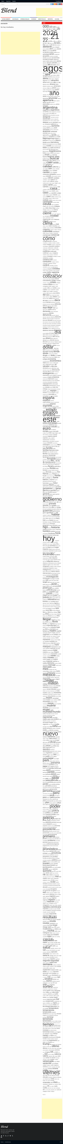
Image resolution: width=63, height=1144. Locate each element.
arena (57, 104)
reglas (50, 898)
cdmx (48, 197)
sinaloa (48, 978)
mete (56, 669)
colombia (47, 231)
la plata (53, 601)
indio (50, 558)
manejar (44, 637)
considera (50, 258)
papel (52, 766)
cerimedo (47, 202)
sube (53, 992)
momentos (45, 694)
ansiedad (48, 96)
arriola (47, 113)
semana (47, 964)
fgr (43, 461)
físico (44, 468)
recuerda (48, 889)
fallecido (53, 446)
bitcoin (44, 151)
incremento (52, 556)
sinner (54, 979)
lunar (57, 629)
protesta (49, 853)
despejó (48, 325)
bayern (59, 145)
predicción (57, 819)
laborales (44, 603)
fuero (52, 477)
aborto (47, 49)
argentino (46, 110)
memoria (50, 663)
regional (47, 896)
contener (57, 261)
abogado (57, 47)
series (48, 971)
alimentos (55, 80)
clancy (44, 217)
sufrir (54, 995)
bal (59, 138)
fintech (56, 464)
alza (57, 84)
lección (44, 608)
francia (45, 474)
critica (54, 284)
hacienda (53, 516)
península (50, 782)
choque (44, 209)
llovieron (50, 622)
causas (58, 194)
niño (55, 726)
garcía (45, 490)
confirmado (53, 251)
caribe (59, 183)
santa (57, 953)
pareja (56, 768)
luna (54, 629)
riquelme (58, 927)
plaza (47, 804)
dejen (57, 307)
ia (57, 544)
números (51, 737)
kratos (49, 601)
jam (56, 582)
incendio (48, 554)
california (55, 167)
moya (50, 703)
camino (55, 172)
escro (47, 394)
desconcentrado (52, 322)
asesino (52, 119)
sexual (45, 975)
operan (53, 747)
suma (44, 997)
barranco (45, 144)
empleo (49, 377)
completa (50, 242)
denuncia (47, 315)
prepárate (45, 825)
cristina (45, 284)
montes (59, 694)
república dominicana (52, 907)
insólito (55, 566)
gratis (54, 505)
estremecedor (45, 425)
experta (50, 436)
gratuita (58, 505)
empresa (55, 377)
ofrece (48, 744)
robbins (56, 929)
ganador (53, 486)
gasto (44, 492)
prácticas (54, 816)
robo (60, 929)
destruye (57, 326)
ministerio (46, 687)
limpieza (59, 614)
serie (45, 971)
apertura (48, 100)
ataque (45, 122)
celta (44, 198)
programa (56, 844)
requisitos (45, 908)
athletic (59, 122)
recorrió (56, 887)
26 (54, 41)
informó (59, 563)
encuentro (50, 382)
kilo (46, 599)
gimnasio (51, 495)
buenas (55, 155)
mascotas (57, 648)
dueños (47, 357)
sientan (55, 977)
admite (48, 61)
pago (55, 758)
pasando (48, 774)
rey (48, 925)
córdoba (56, 268)
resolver (59, 910)
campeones (58, 174)
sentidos (50, 968)
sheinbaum (55, 975)
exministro (51, 434)
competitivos (45, 242)
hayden (51, 520)
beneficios (57, 147)
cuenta (54, 288)
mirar (44, 691)
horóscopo (55, 535)
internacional (47, 573)
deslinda (59, 323)
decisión (44, 302)
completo (54, 242)
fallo (56, 446)
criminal (48, 282)
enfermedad (55, 384)
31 (60, 41)
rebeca (49, 880)
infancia (49, 559)
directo (48, 340)
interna (57, 571)
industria (54, 558)
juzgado (53, 597)
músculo (52, 713)
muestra (50, 707)
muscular (48, 713)
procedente (58, 840)
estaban (57, 406)
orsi (57, 754)
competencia (54, 241)
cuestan (48, 289)
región (44, 896)
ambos (52, 86)
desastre (50, 320)
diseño (49, 341)
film (54, 461)
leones (44, 610)
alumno (44, 84)
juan (50, 588)
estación (59, 407)
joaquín (44, 586)
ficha (46, 461)
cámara (57, 168)
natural (44, 720)
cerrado (54, 202)
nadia (48, 719)
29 (57, 41)
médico (45, 657)
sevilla (54, 973)
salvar (59, 948)
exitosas (46, 434)
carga (50, 183)
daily (50, 293)
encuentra (57, 380)
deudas (47, 333)
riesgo (54, 925)
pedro (44, 780)
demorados (55, 311)
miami (58, 675)
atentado (55, 122)
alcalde (45, 77)
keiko (57, 597)
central (45, 200)
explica (49, 438)
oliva (44, 746)
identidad (52, 545)
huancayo (45, 542)
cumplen (44, 293)
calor (50, 169)
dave (51, 295)
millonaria (45, 685)
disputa (54, 343)
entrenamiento (54, 389)
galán (44, 486)
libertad (58, 610)
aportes (58, 100)
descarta (59, 320)
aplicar (55, 100)
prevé (58, 831)
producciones (56, 842)
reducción (52, 892)
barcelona (55, 142)
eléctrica (49, 368)
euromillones (53, 429)
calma (46, 168)
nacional (47, 717)
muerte (51, 705)
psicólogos (57, 858)
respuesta (52, 914)
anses (44, 96)
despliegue (45, 326)
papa (45, 766)
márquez (47, 646)
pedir (55, 778)
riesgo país (47, 927)
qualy (56, 867)
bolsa (44, 153)
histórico (50, 529)
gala (58, 485)
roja (51, 933)
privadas (57, 838)
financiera (45, 464)
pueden (46, 863)
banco (58, 140)
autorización (55, 129)
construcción (48, 260)
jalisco (53, 582)
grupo (59, 507)
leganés (50, 608)
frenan (48, 475)
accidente (53, 50)
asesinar (57, 117)
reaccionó (49, 876)
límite (50, 614)
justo (50, 597)
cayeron (44, 196)
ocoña (44, 740)
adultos (59, 61)
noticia (51, 730)
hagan (44, 518)
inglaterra (45, 564)
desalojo (48, 318)
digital (44, 338)
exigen (56, 433)
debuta (54, 298)
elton (53, 371)
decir (57, 300)
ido (59, 545)
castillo (44, 194)
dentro (51, 313)
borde (55, 153)
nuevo (59, 732)
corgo (44, 270)
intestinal (44, 575)
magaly (53, 632)
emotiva (50, 375)
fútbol (55, 483)
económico (55, 360)
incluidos (47, 556)
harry (58, 518)
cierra (55, 211)
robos (44, 931)
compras (53, 244)
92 (59, 45)
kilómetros (52, 599)
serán (56, 970)
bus (48, 159)
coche (58, 226)
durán (50, 357)
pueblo (55, 861)
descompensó (45, 322)
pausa (44, 778)
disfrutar (52, 341)
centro (50, 200)
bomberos (48, 153)
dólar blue (56, 348)
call (59, 166)
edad (44, 363)
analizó (57, 89)
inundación (49, 575)
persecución (53, 789)
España (14, 1)
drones (49, 355)
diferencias (45, 336)
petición (48, 797)
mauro (49, 652)
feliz (48, 455)
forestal (45, 470)
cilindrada (59, 214)
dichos (47, 335)
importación (57, 549)
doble (54, 345)
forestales (49, 470)
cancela (59, 176)
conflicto (50, 253)
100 (54, 27)
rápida (47, 873)
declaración (53, 302)
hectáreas (45, 522)
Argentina (8, 1)
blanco (47, 151)
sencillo (44, 968)
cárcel (52, 181)
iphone (44, 580)
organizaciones (56, 752)
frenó (53, 475)
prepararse (54, 824)
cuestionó (53, 289)
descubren (58, 322)
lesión (47, 610)
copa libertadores (54, 267)
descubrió (45, 323)
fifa (52, 461)
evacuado (55, 431)
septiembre (47, 970)
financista (49, 464)
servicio (56, 971)
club (57, 224)
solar (56, 983)
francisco (50, 473)
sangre (50, 953)
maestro (49, 632)
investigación (52, 577)
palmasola (49, 763)
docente (58, 345)
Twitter (51, 4)
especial (52, 400)
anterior (52, 96)
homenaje (58, 531)
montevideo (45, 696)
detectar (54, 328)
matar (55, 650)
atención (50, 122)
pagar (51, 758)
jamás (58, 582)
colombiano (55, 231)
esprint (53, 406)
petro (52, 797)
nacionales (55, 717)
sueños (44, 995)
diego (54, 335)
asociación (45, 120)
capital (48, 179)
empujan (56, 378)
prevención (46, 833)
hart (44, 520)
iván (48, 582)
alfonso (53, 78)
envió (44, 391)
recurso (58, 890)
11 (56, 27)
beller (52, 147)
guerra (45, 513)
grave (44, 507)
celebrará (56, 196)
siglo (58, 977)
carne (50, 185)
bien (50, 149)
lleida (57, 619)
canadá (48, 176)
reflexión (47, 894)
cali (52, 164)
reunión (44, 921)
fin (57, 461)
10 (50, 26)
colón (44, 233)
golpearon (51, 502)
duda (53, 355)
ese (55, 394)
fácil (59, 445)
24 (51, 41)
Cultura (57, 19)
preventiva (52, 832)
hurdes (54, 544)
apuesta (52, 102)
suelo (53, 994)
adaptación (56, 59)
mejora (44, 661)
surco (44, 1001)
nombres (54, 728)
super (56, 997)
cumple (51, 291)
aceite (51, 52)
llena (59, 620)
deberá (58, 296)
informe (55, 563)
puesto (53, 865)
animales (44, 94)
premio (48, 822)
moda (58, 691)
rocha (50, 930)
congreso (55, 253)
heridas (58, 522)
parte (48, 770)
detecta (50, 328)
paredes (51, 768)
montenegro (50, 694)
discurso (45, 341)
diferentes (50, 336)
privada (53, 838)
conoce (47, 254)
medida (50, 657)
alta (54, 82)
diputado (45, 340)
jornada (55, 586)
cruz (50, 286)
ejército (53, 364)
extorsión (49, 443)
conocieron (55, 254)
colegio (55, 229)
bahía (56, 136)
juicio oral (54, 594)
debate (57, 295)
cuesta (45, 289)
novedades (56, 730)
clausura (56, 219)
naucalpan (48, 720)
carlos (45, 185)
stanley (52, 990)
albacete (55, 75)
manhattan (48, 637)
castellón (53, 193)
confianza (53, 249)
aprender (49, 102)
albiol (58, 75)
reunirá (48, 921)
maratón (52, 641)
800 (53, 45)
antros (58, 96)
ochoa (58, 738)
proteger (45, 853)
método (54, 671)
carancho (45, 181)
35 (45, 43)
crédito (53, 280)
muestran (54, 707)
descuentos (49, 323)
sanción (54, 952)
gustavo (50, 513)
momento (57, 693)
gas (49, 490)
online (54, 746)
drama (55, 353)
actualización (56, 54)
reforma (51, 894)
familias (46, 450)
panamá (55, 762)
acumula (51, 56)
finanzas (52, 464)
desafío (44, 318)
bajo (53, 138)
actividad (46, 54)
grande (45, 505)
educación (55, 362)
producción (50, 842)
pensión (59, 782)
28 (55, 41)
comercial (55, 235)
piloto (44, 801)
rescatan (55, 908)
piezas (54, 799)
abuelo (59, 49)
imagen (56, 547)
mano (57, 638)
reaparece (45, 880)
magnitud (46, 634)
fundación (51, 483)
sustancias (56, 1001)
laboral (56, 601)
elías (51, 370)
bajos (57, 138)
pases (48, 776)
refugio (59, 894)
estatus (56, 417)
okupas (57, 744)
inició (58, 564)
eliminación (56, 370)
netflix (57, 724)
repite (53, 905)
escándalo (52, 392)
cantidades (45, 179)
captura (52, 179)
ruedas (53, 936)
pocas (48, 807)
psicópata (45, 860)
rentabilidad (51, 903)
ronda (48, 934)
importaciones (45, 550)
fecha (45, 453)
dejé (54, 308)
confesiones (45, 249)
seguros (47, 962)
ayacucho (46, 135)
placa (44, 802)
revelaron (52, 923)
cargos (56, 183)
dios (52, 338)
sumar (51, 997)
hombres (52, 531)
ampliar (44, 89)
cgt (54, 204)
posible (53, 814)
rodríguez (46, 933)
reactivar (53, 876)
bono (52, 153)
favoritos (55, 451)
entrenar (58, 389)
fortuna (52, 472)
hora (57, 533)
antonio (55, 96)
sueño (56, 994)
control (46, 265)
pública (54, 860)
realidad (48, 878)
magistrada (58, 632)
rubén (49, 936)
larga (44, 606)
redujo (59, 892)
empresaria (45, 378)
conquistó (45, 256)
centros (54, 200)
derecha (53, 317)
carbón (48, 181)
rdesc (51, 875)
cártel (48, 189)
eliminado (45, 371)
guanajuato (54, 509)
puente (56, 863)
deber (55, 297)
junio (51, 595)
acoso (58, 52)
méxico (49, 674)
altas (57, 82)
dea (55, 295)
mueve (57, 707)
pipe (54, 800)
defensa (45, 305)
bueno (45, 157)
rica (50, 925)
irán (47, 580)
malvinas (48, 636)
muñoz (44, 713)
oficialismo (45, 744)
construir (55, 259)
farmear (45, 452)
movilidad (55, 701)
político (52, 812)
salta (57, 945)
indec (56, 556)
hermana (47, 523)
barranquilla (49, 144)
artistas (49, 115)
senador (47, 966)
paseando (45, 776)
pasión (51, 776)
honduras (51, 533)
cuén (51, 288)
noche (44, 728)
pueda (58, 861)
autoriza (51, 129)
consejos (59, 256)
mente (60, 665)
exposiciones (46, 441)
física (59, 466)
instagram (59, 566)
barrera (53, 144)
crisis (53, 282)
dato (48, 295)
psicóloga (45, 858)
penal (46, 782)
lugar (58, 627)
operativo (46, 749)
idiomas (57, 545)
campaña (52, 174)
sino (58, 979)
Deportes (50, 19)
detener (45, 330)
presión (58, 829)
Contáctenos (59, 1)
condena (56, 246)
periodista (48, 786)
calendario (48, 164)
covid (47, 278)
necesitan (46, 722)
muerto (45, 708)
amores (58, 88)
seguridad (54, 960)
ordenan (59, 751)
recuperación (46, 890)
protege (58, 851)
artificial (45, 115)
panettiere (52, 764)
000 (46, 26)
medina (44, 659)
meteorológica (46, 671)
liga (59, 612)
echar (58, 357)
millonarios (51, 685)
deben (51, 296)
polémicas (45, 811)
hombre (46, 531)
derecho (58, 317)
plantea (50, 802)
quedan (59, 867)
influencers (45, 563)
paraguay (56, 766)
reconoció (50, 885)
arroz (53, 113)
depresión (49, 317)
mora (49, 696)
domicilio (52, 349)
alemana (54, 76)
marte (59, 647)
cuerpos (58, 288)
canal (52, 176)
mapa (59, 639)
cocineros (51, 227)
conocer (51, 254)
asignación (56, 119)
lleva (44, 622)
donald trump (48, 352)
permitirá (53, 787)
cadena (44, 163)
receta (52, 880)
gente (54, 494)
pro (60, 838)
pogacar (47, 809)
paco (55, 756)
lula (51, 629)
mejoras (55, 661)
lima (47, 614)
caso (45, 192)
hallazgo (50, 518)
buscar (54, 158)
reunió (58, 919)
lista (58, 616)
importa (53, 549)
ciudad (54, 215)
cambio (46, 172)
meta (53, 669)
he (54, 520)
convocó (49, 267)
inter (47, 571)
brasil (47, 155)
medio (48, 659)
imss (54, 552)
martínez (48, 648)
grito (53, 507)
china (50, 208)
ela (50, 366)
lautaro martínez (54, 606)
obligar (47, 738)
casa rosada (48, 191)
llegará (53, 620)
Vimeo (58, 4)
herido (44, 523)
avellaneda (53, 131)
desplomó (49, 326)
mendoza (56, 663)
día (58, 332)
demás (51, 311)
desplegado (53, 325)
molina (52, 692)
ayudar (58, 135)
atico (44, 124)
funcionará (49, 481)
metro (58, 671)
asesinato (46, 119)
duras (53, 357)
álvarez (53, 84)
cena (53, 198)
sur (57, 999)
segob (48, 958)
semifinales (58, 964)
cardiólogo (56, 181)
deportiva (44, 317)
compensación (47, 241)
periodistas (54, 786)
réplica (56, 905)
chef (49, 206)
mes (45, 668)
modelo (45, 692)
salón (54, 946)
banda (44, 142)
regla (48, 898)
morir (49, 697)
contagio (53, 261)
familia (49, 448)
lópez (55, 625)
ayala (50, 135)
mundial (47, 711)
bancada (50, 140)
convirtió (45, 267)
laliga (44, 605)
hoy (49, 538)
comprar (49, 244)
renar (47, 903)
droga (45, 355)
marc (56, 641)
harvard (47, 520)
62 (45, 45)
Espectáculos (42, 19)
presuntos (55, 831)
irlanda (50, 580)
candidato (56, 178)
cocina (48, 227)
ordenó (44, 752)
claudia (52, 219)
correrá (46, 270)
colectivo (52, 229)
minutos (54, 689)
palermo (57, 761)
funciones (46, 483)
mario (57, 645)
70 (48, 45)
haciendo (57, 516)
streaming (57, 990)
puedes (51, 863)
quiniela (47, 870)
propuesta (48, 851)
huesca (52, 542)
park (59, 768)
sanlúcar (54, 953)
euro (47, 428)
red (44, 892)
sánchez (49, 952)
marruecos (54, 647)
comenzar (47, 235)
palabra (50, 761)
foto (58, 472)
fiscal (50, 466)
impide (50, 549)
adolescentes (53, 61)
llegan (57, 617)
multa (51, 710)
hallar (47, 518)
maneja (58, 636)
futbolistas (46, 485)
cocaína (54, 226)
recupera (53, 889)
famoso (52, 450)
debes (47, 298)
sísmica (44, 981)
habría (44, 516)
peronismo (57, 787)
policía (50, 811)
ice (44, 545)
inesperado (45, 559)
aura (48, 128)
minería (58, 685)
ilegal (49, 547)
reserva (44, 910)
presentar (57, 825)
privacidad (49, 838)
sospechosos (50, 988)
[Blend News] (9, 10)
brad (44, 154)
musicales (45, 715)
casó (50, 193)
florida (52, 468)
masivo (45, 650)
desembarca (54, 323)
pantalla (56, 764)
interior (53, 571)
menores (45, 665)
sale (59, 944)
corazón (49, 269)
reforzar (56, 894)
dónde (45, 353)
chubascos (49, 209)
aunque (44, 128)
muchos (45, 706)
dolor (44, 350)
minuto (49, 689)
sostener (55, 988)
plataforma (55, 802)
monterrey (55, 694)
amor (54, 88)
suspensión (50, 1001)
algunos (45, 80)
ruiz (55, 936)
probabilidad (45, 840)
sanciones (46, 953)
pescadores (57, 795)
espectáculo (56, 402)
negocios (45, 724)
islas (57, 580)
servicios (45, 973)
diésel (57, 334)
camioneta (46, 174)
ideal (48, 545)
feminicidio (52, 455)
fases (48, 451)
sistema (54, 981)
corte (44, 272)
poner (56, 813)
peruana (44, 795)
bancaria (53, 140)
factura (44, 446)
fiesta (48, 461)
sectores (45, 959)
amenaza (57, 86)
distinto (57, 343)
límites (52, 614)
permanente (45, 787)
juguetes (44, 594)
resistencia (54, 910)
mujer (46, 709)
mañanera (55, 636)
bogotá (52, 151)
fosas (56, 472)
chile (46, 208)
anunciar (52, 98)
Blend (3, 1)
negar (51, 722)
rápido (51, 873)
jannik (44, 584)
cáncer (50, 178)
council (44, 278)
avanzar (46, 131)
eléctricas (54, 368)
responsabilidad (46, 913)
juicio (49, 593)
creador (52, 279)
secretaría (51, 957)
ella (49, 371)
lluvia (55, 621)
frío (44, 477)
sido (49, 977)
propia (59, 849)
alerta (45, 78)
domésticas (48, 349)
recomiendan (45, 885)
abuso (44, 50)
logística (52, 624)
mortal (44, 700)
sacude (55, 942)
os (58, 754)
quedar (45, 869)
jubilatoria (44, 590)
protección (53, 851)
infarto (59, 559)
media (53, 655)
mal (52, 634)
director (52, 340)
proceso (45, 842)
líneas (50, 615)
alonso (45, 82)
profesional (50, 844)
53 (60, 43)
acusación (49, 58)
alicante (49, 80)
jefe (58, 584)
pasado (59, 772)
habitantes (49, 515)
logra (56, 623)
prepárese (49, 825)
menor (59, 663)
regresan (45, 900)
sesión (50, 973)
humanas (56, 542)
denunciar (53, 315)
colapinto (46, 229)
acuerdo (46, 56)
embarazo (57, 371)
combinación (55, 233)
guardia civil (58, 509)
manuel (55, 639)
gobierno (52, 499)
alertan (50, 78)
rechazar (44, 882)
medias (58, 655)
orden (56, 751)
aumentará (49, 126)
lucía (49, 627)
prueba (50, 856)
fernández (45, 459)
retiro (48, 919)
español (46, 400)
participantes (57, 770)
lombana (44, 625)
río (55, 927)
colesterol (59, 229)
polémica (55, 809)
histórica (45, 529)
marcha (58, 643)
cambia (45, 170)
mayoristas (54, 654)
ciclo (52, 209)
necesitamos (53, 720)
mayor (56, 652)
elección (54, 366)
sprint (48, 990)
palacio (54, 761)
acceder (48, 50)
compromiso (58, 244)
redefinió (47, 892)
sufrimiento (51, 995)
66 (47, 45)
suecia (50, 994)
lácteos (48, 603)
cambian (50, 170)
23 (49, 41)
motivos (55, 700)
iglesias (44, 547)
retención (45, 919)
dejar (45, 307)
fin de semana (51, 462)
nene (49, 724)
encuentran (45, 382)
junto (55, 596)
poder (55, 806)
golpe (47, 502)
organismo (49, 753)
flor (45, 468)
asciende (57, 115)
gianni (44, 495)
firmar (46, 466)
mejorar (49, 661)
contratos (54, 263)
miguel (58, 679)
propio (44, 851)
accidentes (46, 52)
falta (44, 448)
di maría (51, 333)
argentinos (54, 110)
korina (45, 601)
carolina (55, 185)
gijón (46, 495)
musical (56, 713)
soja (51, 983)
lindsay (44, 615)
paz (47, 778)
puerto (49, 865)
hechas (56, 520)
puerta (44, 865)
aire (47, 74)
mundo (56, 711)
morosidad (55, 698)
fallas (47, 446)
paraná (47, 768)
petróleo (57, 797)
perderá (50, 784)
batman (53, 145)
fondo (57, 468)
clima (47, 223)
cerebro (59, 200)
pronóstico (50, 849)
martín (44, 648)
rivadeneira (47, 929)
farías (56, 450)
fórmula (48, 472)
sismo (49, 981)
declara (48, 302)
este (49, 419)
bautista (56, 145)
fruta (46, 477)
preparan (44, 824)
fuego (48, 477)
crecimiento (47, 280)
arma (46, 111)
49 (53, 43)
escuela (51, 394)
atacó (58, 120)
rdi (53, 875)
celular (46, 198)
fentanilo (52, 457)
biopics (57, 149)
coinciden (57, 227)
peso (45, 797)
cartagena (45, 189)
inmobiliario (51, 566)
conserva (45, 258)
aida (44, 75)
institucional (45, 568)
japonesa (47, 584)
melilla (45, 663)
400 (50, 43)
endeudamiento (47, 384)
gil (47, 495)
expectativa (45, 436)
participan (53, 770)
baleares (45, 140)
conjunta (44, 254)
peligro (59, 780)
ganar (58, 488)
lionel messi (54, 615)
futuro (51, 485)
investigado (46, 578)
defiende (49, 305)
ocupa (53, 740)
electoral (45, 368)
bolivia (58, 151)
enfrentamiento (52, 385)
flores (48, 468)
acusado (50, 59)
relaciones (57, 901)
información (51, 563)
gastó (58, 490)
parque (44, 770)
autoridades (46, 129)
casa (53, 188)
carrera (45, 187)
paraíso (44, 768)
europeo (50, 431)
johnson (50, 586)
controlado (51, 265)
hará (55, 518)
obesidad (57, 737)
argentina (50, 107)
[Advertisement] (49, 12)
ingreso (49, 564)
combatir (51, 233)
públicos (49, 861)
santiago (51, 955)
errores (45, 392)
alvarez (48, 84)
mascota (52, 648)
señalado (59, 966)
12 (58, 27)
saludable (52, 948)
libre (44, 612)
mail (50, 634)
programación (46, 845)
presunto (50, 831)
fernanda (59, 457)
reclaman (50, 883)
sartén (57, 955)
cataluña (50, 194)
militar (45, 684)
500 (58, 43)
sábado (48, 940)
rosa (51, 934)
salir (50, 946)
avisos (54, 133)
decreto (48, 304)
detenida (51, 330)
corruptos (57, 270)
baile (58, 136)
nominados (58, 728)
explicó (53, 438)
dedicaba (52, 304)
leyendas (54, 610)
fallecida (49, 446)
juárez (53, 588)
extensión (57, 441)
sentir (54, 968)
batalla (49, 146)
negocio (55, 722)
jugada (47, 591)
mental (57, 665)
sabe (55, 940)
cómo (49, 238)
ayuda (53, 135)
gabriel (55, 485)
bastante (44, 145)
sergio (60, 969)
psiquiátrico (49, 860)
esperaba (48, 404)
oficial (53, 742)
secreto (56, 957)
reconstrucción (56, 885)
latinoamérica (47, 606)
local (44, 624)
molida (49, 692)
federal (52, 453)
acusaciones (55, 58)
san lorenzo (52, 950)
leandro (58, 606)
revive (56, 923)
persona (47, 790)
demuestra (45, 313)
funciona (45, 481)
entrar (51, 387)
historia (55, 527)
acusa (44, 58)
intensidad (57, 569)
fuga (49, 479)
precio (48, 818)
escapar (57, 392)
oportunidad (46, 751)
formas (44, 472)
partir (56, 772)
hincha (49, 527)
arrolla (50, 113)
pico (48, 799)
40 (48, 43)
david (53, 295)
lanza (49, 605)
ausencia (52, 127)
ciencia (55, 210)
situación (58, 981)
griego (50, 507)
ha (57, 513)
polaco (51, 809)
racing (57, 871)
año (54, 93)
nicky (48, 726)
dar (44, 294)
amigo (48, 88)
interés (49, 571)
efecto (44, 364)
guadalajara (49, 509)
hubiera (48, 542)
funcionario (54, 481)
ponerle (44, 814)
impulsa (59, 550)
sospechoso (45, 988)
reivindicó (45, 901)
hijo (45, 527)
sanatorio (44, 952)
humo (48, 544)
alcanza (49, 77)
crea (49, 279)
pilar (57, 799)
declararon (45, 304)
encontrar (48, 380)
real (57, 876)
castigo (59, 193)
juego (55, 590)
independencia (45, 558)
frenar (51, 475)
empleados (45, 377)
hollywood (58, 529)
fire (58, 464)
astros (52, 120)
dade (47, 293)
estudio (54, 427)
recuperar (54, 890)
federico (56, 453)
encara (44, 380)
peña (44, 782)
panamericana (45, 764)
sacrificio (52, 942)
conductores (50, 248)
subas (50, 992)
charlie (44, 206)
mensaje (51, 665)
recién (57, 882)
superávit (44, 999)
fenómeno (46, 457)
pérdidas (58, 784)
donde (56, 351)
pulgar (56, 865)
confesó (49, 249)
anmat (48, 94)
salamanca (45, 944)
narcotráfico (55, 719)
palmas (44, 763)
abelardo (47, 46)
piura (60, 801)
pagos (57, 758)
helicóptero (50, 522)
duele (56, 355)
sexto (57, 973)
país (46, 760)
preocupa (59, 822)
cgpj (52, 204)
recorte (44, 889)
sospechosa (55, 987)
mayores (45, 654)
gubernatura (56, 511)
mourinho (46, 701)
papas (48, 766)
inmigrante (46, 566)
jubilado (57, 588)
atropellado (47, 124)
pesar (52, 795)
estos (45, 423)
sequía (53, 970)
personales (45, 793)
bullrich (45, 159)
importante (51, 550)
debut (50, 298)
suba (47, 992)
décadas (45, 300)
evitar (50, 433)
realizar (52, 878)
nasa (60, 719)
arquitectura (54, 111)
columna (47, 233)
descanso (55, 320)
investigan (52, 578)
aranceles (46, 104)
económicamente (46, 361)
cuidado (57, 289)
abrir (51, 49)
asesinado (53, 117)
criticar (56, 284)
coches (44, 227)
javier (54, 584)
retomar (54, 919)
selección (53, 962)
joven (45, 588)
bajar (49, 138)
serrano (51, 971)
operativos (52, 749)
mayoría (48, 653)
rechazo (48, 882)
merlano (54, 667)
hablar (56, 514)
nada (45, 719)
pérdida (54, 784)
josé (59, 586)
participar (45, 772)
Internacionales (25, 19)
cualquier (53, 286)
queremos (51, 869)
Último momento (6, 19)
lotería (44, 627)
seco (44, 957)
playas (44, 804)
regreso (51, 899)
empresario (51, 379)
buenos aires (53, 156)
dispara (56, 341)
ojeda (54, 744)
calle (44, 168)
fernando (51, 459)
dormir (53, 353)
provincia (56, 853)
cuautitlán (45, 288)
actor (51, 54)
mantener (46, 639)
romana (53, 932)
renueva (55, 903)
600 (44, 45)
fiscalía (55, 466)
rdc (44, 874)
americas (44, 88)
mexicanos (58, 673)
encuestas (55, 382)
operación (49, 747)
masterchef (50, 650)
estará (58, 416)
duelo (59, 355)
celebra (52, 196)
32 (43, 43)
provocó (48, 854)
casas (53, 191)
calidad (47, 166)
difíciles (58, 336)
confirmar (46, 253)
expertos (45, 438)
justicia (46, 597)
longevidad (49, 625)
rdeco (47, 875)
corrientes (51, 270)
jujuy (58, 594)
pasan (44, 774)
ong (51, 746)
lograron (59, 623)
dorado (49, 353)
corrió (54, 270)
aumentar (45, 126)
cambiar (54, 170)
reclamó (58, 883)
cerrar (57, 202)
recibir (53, 882)
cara (56, 179)
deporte (57, 315)
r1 (55, 871)
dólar (48, 347)
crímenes (45, 282)
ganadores (47, 488)
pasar (53, 774)
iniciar (52, 564)
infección (44, 561)
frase (58, 473)
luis (46, 629)
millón (53, 683)
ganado (50, 486)
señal (55, 966)
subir (57, 992)
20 (58, 28)
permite (49, 787)
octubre (47, 740)
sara (55, 955)
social (49, 982)
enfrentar (58, 385)
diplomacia (55, 338)
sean (60, 955)
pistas (57, 801)
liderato (55, 612)
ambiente (48, 86)
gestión (57, 494)
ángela (46, 91)
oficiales (58, 742)
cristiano (58, 282)
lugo (44, 629)
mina (54, 685)
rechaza (56, 880)
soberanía (45, 983)
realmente (56, 878)
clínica (54, 224)
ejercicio (48, 364)
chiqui (54, 208)
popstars (48, 814)
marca (45, 643)
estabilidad (45, 407)
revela (53, 921)
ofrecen (51, 744)
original (51, 754)
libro (46, 612)
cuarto (56, 286)
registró (44, 898)
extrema (51, 444)
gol (45, 502)
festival (58, 459)
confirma (46, 251)
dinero (48, 338)
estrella (59, 423)
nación (53, 715)
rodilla (55, 931)
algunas (57, 78)
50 (55, 43)
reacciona (45, 876)
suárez (44, 992)
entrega (45, 389)
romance (57, 932)
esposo (53, 404)
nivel (59, 726)
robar (53, 929)
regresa (54, 898)
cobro (50, 226)
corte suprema (53, 272)
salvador (56, 948)
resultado (50, 917)
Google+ (56, 4)
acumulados (55, 56)
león (57, 608)
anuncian (45, 98)
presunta (45, 831)
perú (56, 793)
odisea (46, 742)
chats (47, 206)
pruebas (55, 856)
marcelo (53, 643)
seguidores (57, 958)
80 (51, 45)
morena (53, 696)
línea (47, 615)
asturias (55, 120)
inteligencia (47, 570)
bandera (49, 142)
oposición (52, 751)
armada (50, 111)
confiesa (57, 249)
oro (54, 754)
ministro (55, 687)
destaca (53, 326)
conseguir (50, 256)
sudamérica (45, 994)
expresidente (51, 441)
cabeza (54, 160)
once (48, 745)
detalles (45, 328)
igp (46, 547)
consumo (47, 261)
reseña (58, 908)
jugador (52, 592)
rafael (60, 871)
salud (46, 947)
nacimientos (49, 715)
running (58, 936)
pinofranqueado (49, 801)
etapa (58, 426)
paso (55, 776)
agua (55, 72)
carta (58, 186)
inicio (55, 564)
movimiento (45, 703)
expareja (55, 434)
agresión (45, 73)
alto (59, 82)
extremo (55, 444)
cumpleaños (55, 291)
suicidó (57, 995)
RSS (54, 4)
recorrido (53, 887)
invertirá (44, 577)
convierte (56, 265)
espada (56, 396)
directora (57, 340)
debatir (44, 296)
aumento (55, 126)
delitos (50, 309)
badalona (52, 136)
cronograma (45, 286)
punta (45, 867)
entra (44, 387)
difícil (54, 336)
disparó (59, 341)
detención (58, 328)
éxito (44, 434)
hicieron (55, 525)
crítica (50, 284)
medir (52, 659)
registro (57, 896)
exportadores (52, 439)
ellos (51, 371)
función (56, 479)
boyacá (58, 153)
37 (46, 43)
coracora (45, 269)
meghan (55, 659)
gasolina (53, 490)
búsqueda (46, 160)
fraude (44, 475)
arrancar (58, 111)
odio (44, 742)
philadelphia (45, 799)
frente (57, 475)
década (57, 298)
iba (58, 544)
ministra (51, 687)
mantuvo (52, 639)
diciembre (51, 334)
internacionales (54, 573)
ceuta (47, 204)
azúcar (47, 136)
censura (56, 198)
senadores (52, 966)
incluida (44, 556)
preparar (49, 824)
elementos (45, 370)
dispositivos (49, 343)
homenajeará (45, 533)
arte (55, 113)
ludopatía (53, 627)
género (51, 494)
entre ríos (55, 387)
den (48, 313)
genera (54, 492)
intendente (53, 569)
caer (49, 162)
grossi (55, 507)
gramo (47, 503)
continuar (50, 263)
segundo (46, 960)
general (46, 494)
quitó (53, 871)
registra (52, 896)
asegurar (46, 117)
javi (50, 584)
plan (47, 802)
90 (56, 45)
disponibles (45, 343)
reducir (55, 892)
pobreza (45, 807)
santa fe (46, 955)
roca (46, 931)
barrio (56, 144)
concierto (51, 246)
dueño (44, 357)
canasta (55, 176)
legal (47, 608)
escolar (44, 394)
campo (44, 176)
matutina (45, 652)
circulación (47, 216)
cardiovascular (46, 183)
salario (49, 944)
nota (48, 730)
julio (48, 596)
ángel (44, 91)
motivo (52, 699)
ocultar (50, 740)
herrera (51, 525)
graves (47, 507)
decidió (49, 300)
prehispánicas (53, 820)
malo (44, 636)
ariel (44, 111)
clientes (54, 221)
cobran (44, 226)
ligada (44, 614)
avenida (45, 133)
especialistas (46, 402)
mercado (47, 667)
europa (45, 431)
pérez (44, 785)
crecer (57, 279)
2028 (49, 38)
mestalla (50, 669)
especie (52, 402)
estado (51, 409)
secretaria (47, 957)
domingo (57, 350)
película (54, 780)
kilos (58, 599)
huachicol (57, 540)
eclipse (45, 359)
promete (51, 845)
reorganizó (46, 905)
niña (50, 726)
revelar (46, 923)
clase (52, 217)
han (52, 518)
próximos (52, 855)
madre (52, 630)
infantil (52, 559)
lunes (45, 631)
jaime (51, 582)
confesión (56, 248)
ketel (59, 597)
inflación (50, 561)
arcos (54, 104)
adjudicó (44, 61)
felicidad (45, 455)
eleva (48, 370)
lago (53, 603)
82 (55, 45)
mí (56, 675)
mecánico (45, 655)
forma (53, 470)
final (53, 463)
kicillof (44, 599)
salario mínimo (54, 944)
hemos (54, 522)
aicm (60, 72)
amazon (45, 86)
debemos (47, 296)
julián (45, 596)
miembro (52, 677)
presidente (49, 829)
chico (44, 208)
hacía (50, 516)
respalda (44, 912)
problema (51, 840)
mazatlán (59, 653)
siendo (52, 977)
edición (47, 362)
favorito (52, 452)
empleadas (59, 375)
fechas (49, 453)
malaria (59, 634)
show (59, 975)
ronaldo (44, 934)
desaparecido (57, 318)
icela (46, 545)
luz (48, 631)
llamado (51, 617)
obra (51, 738)
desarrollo (45, 320)
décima (52, 300)
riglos (53, 927)
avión (49, 133)
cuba (48, 288)
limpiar (55, 614)
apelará (59, 98)
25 (52, 41)
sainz (59, 942)
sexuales (49, 975)
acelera (55, 52)
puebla (52, 861)
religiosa (44, 903)
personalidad (50, 793)
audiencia (53, 124)
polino (44, 812)
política (47, 813)
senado (44, 966)
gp (57, 502)
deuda (44, 333)
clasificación (46, 219)
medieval (56, 657)
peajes (50, 778)
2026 (50, 32)
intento (44, 571)
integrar (55, 568)
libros (49, 612)
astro (49, 120)
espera (44, 404)
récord (45, 887)
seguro (44, 962)
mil (44, 681)
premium (54, 822)
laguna (56, 603)
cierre (47, 213)
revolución (45, 925)
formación (57, 470)
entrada (47, 387)
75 (50, 45)
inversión (55, 575)
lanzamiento (53, 605)
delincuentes (45, 309)
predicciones (47, 820)
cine (43, 216)
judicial (49, 590)
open (44, 747)
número (45, 737)
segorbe (52, 959)
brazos (50, 154)
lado (51, 603)
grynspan (45, 509)
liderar (52, 612)
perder (45, 784)
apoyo (44, 102)
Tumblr (60, 4)
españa (48, 398)
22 (45, 40)
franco (54, 474)
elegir (58, 368)
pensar (55, 782)
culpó (48, 291)
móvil (51, 701)
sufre (47, 995)
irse (52, 580)
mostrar (48, 700)
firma (44, 466)
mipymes (58, 689)
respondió (53, 912)
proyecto (46, 856)
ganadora (58, 486)
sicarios (45, 977)
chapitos (57, 204)
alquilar (51, 82)
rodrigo (59, 931)
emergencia (48, 373)
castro (47, 195)
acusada (45, 59)
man (51, 636)
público (45, 862)
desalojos (52, 318)
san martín (58, 950)
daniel (54, 293)
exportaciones (46, 439)
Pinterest (61, 4)
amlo (51, 88)
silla (43, 979)
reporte (59, 905)
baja (45, 138)
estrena (51, 425)
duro (55, 357)
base (59, 144)
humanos (45, 544)
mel (58, 661)
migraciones (56, 677)
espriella (47, 405)
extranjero (46, 445)
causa (55, 195)
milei (50, 681)
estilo (58, 421)
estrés (55, 425)
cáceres (58, 160)
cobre (47, 226)
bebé (45, 147)
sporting (45, 990)
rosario (56, 934)
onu (58, 746)
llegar (47, 619)
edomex (51, 362)
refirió (44, 894)
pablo (48, 756)
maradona (47, 641)
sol (53, 983)
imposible (56, 550)
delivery (54, 309)
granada (52, 503)
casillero (57, 191)
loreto (58, 625)
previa (55, 832)
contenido (45, 263)
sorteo (48, 986)
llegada (54, 617)
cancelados (45, 178)
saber (45, 942)
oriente (45, 754)
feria (56, 457)
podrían (44, 809)
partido (51, 772)
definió (52, 305)
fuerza (45, 479)
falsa (58, 446)
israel (45, 582)
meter (51, 671)
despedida (45, 325)
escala (48, 392)
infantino (56, 559)
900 (58, 45)
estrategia (52, 423)
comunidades (45, 246)
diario (44, 335)
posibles (57, 814)
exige (53, 433)
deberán (44, 298)
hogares (54, 529)
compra (44, 244)
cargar (53, 183)
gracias (44, 503)
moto (59, 700)
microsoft (44, 677)
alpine (48, 82)
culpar (44, 291)
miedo (48, 677)
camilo (51, 172)
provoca (44, 854)
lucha (47, 627)
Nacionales (15, 19)
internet (58, 573)
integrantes (51, 568)
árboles (51, 104)
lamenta (46, 605)
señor (47, 968)
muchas (59, 703)
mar (43, 641)
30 (59, 41)
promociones (55, 845)
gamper (46, 486)
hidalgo (59, 525)
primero (49, 836)
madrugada (45, 632)
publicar (59, 860)
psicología (49, 858)
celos (60, 196)
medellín (48, 655)
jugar (57, 592)
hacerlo (47, 516)
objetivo (44, 738)
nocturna (49, 728)
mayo (52, 652)
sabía (48, 942)
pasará (58, 774)
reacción (57, 875)
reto (51, 919)
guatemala (47, 510)
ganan (54, 488)
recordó (49, 887)
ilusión (52, 547)
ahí (58, 72)
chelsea (52, 206)
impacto (45, 549)
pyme (53, 867)
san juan (48, 950)
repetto (50, 905)
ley (51, 610)
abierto (53, 47)
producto (44, 844)
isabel (55, 580)
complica (57, 242)
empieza (55, 375)
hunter (51, 544)
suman (47, 997)
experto (55, 436)
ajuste (52, 75)
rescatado (51, 908)
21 (55, 36)
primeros (57, 837)
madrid (58, 631)
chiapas (57, 206)
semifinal (54, 964)
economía (52, 359)
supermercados (51, 999)
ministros (44, 689)
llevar (46, 622)
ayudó (44, 136)
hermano (52, 523)
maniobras (53, 637)
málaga (56, 634)
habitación (45, 515)
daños (58, 293)
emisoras (56, 373)
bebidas (48, 147)
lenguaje (53, 608)
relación (50, 901)
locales (48, 623)
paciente (51, 756)
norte (45, 730)
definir (55, 305)
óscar (44, 756)
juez (44, 592)
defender (58, 304)
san (44, 950)
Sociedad (33, 19)
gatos (47, 492)
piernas (51, 799)
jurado (58, 595)
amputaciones (49, 89)
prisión (45, 838)
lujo (49, 629)
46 (51, 43)
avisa (52, 133)
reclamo (54, 883)
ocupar (57, 740)
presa (53, 825)
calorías (53, 168)
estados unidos (50, 413)
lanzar (58, 605)
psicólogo (53, 858)
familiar (54, 448)
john (48, 586)
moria (57, 696)
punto (49, 867)
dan (52, 293)
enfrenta (46, 385)
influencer (56, 561)
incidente (57, 554)
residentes (48, 910)
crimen (58, 280)
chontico (57, 208)
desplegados (58, 325)
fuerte (55, 477)
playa (59, 803)
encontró (53, 380)
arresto (44, 113)
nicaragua (45, 726)
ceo (57, 200)
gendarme (50, 492)
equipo (53, 390)
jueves (58, 590)
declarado (58, 302)
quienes (55, 869)
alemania (57, 76)
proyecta (56, 854)
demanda (46, 311)
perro (44, 789)
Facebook (53, 4)
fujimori (52, 479)
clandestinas (48, 217)
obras (55, 738)
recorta (59, 887)
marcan (48, 643)
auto (55, 128)
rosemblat (45, 936)
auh (57, 124)
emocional (46, 375)
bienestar (53, 149)
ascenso (53, 115)
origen (48, 754)
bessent (44, 149)
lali (58, 603)
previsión (59, 833)
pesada (47, 795)
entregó (49, 389)
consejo (55, 256)
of (48, 742)
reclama (45, 883)
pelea (48, 780)
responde (48, 912)
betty (47, 149)
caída (56, 162)
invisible (57, 578)
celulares (50, 198)
